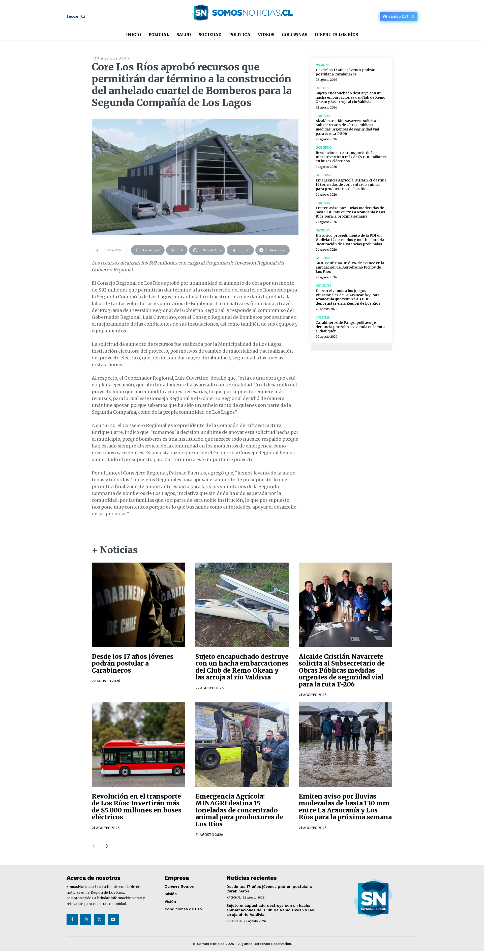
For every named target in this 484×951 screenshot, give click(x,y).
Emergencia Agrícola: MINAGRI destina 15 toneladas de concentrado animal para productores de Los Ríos (351, 184)
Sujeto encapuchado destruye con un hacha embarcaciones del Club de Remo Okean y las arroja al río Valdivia (350, 97)
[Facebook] (72, 919)
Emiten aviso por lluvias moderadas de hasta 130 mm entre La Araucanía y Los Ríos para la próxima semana (350, 212)
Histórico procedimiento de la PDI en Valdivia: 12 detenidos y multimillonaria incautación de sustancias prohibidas (350, 239)
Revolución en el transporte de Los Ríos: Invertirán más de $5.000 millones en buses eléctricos (351, 157)
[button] (77, 16)
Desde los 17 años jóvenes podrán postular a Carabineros (345, 72)
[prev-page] (95, 846)
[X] (99, 919)
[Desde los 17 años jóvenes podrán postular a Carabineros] (138, 605)
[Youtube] (113, 919)
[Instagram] (85, 919)
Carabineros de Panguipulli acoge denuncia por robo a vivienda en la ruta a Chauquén (350, 326)
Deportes (323, 88)
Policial (322, 317)
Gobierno (323, 147)
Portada (323, 115)
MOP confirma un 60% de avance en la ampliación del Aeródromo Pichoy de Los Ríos (350, 267)
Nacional (323, 64)
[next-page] (105, 846)
